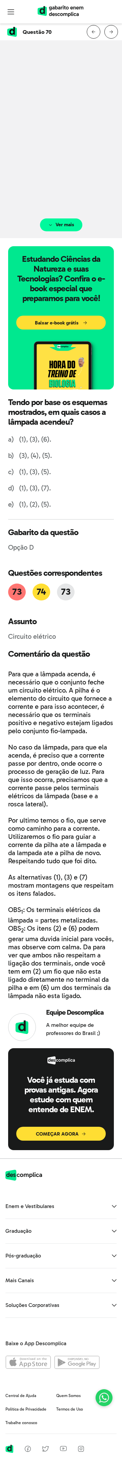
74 (41, 592)
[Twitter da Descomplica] (45, 1450)
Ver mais (65, 225)
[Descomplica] (23, 1179)
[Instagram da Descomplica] (81, 1450)
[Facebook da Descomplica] (28, 1450)
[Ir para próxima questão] (111, 32)
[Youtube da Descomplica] (63, 1449)
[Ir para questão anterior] (93, 32)
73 (16, 592)
